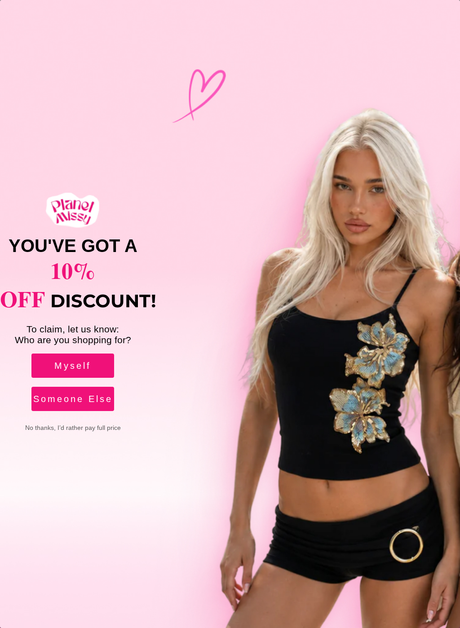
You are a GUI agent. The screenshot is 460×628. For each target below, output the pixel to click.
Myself (72, 366)
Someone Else (73, 399)
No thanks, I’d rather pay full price (73, 427)
